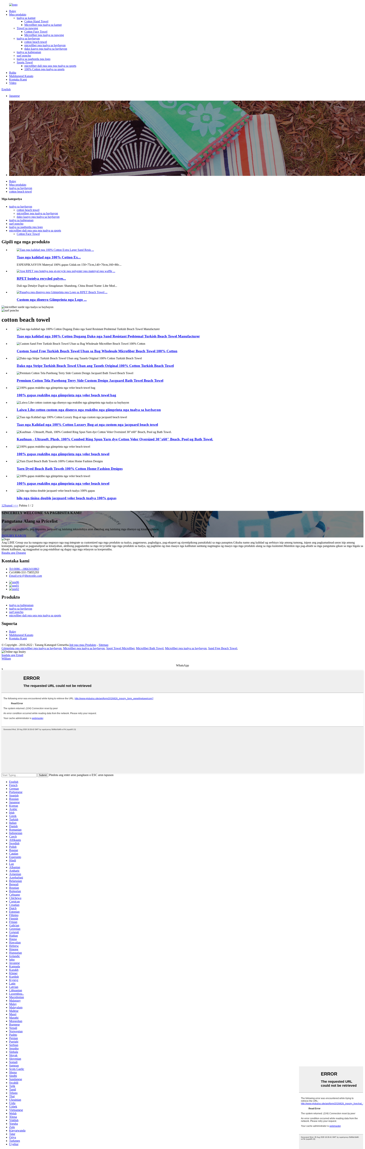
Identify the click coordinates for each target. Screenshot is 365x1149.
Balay (12, 11)
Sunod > (10, 505)
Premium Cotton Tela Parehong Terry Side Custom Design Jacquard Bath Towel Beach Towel (90, 380)
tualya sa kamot (26, 18)
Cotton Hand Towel (36, 21)
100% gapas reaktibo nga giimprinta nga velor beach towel (63, 454)
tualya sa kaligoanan (29, 52)
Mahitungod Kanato (21, 76)
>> (16, 505)
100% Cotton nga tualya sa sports (44, 69)
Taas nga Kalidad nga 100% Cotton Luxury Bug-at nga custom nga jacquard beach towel (87, 425)
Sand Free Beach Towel (222, 648)
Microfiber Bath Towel (149, 648)
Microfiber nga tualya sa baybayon (84, 648)
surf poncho (24, 55)
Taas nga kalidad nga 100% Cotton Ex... (49, 257)
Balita (12, 72)
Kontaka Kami (18, 79)
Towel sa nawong (27, 28)
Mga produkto (17, 14)
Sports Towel (25, 62)
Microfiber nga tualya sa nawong (44, 35)
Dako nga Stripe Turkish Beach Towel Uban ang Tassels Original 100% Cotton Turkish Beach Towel (95, 366)
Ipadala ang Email (12, 655)
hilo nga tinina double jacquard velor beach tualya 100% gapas (66, 498)
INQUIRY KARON (14, 535)
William (6, 658)
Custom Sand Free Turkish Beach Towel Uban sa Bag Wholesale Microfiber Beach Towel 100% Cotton (97, 351)
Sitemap (103, 644)
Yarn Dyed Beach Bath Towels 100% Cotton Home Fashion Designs (70, 469)
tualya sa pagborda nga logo (33, 59)
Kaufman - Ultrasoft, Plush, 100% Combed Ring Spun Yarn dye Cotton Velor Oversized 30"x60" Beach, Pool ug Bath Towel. (115, 439)
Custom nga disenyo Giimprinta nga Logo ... (52, 300)
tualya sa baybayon (28, 38)
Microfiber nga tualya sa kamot (43, 24)
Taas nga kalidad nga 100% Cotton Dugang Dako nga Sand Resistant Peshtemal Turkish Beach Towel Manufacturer (108, 336)
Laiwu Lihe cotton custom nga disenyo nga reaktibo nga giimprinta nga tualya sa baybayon (89, 410)
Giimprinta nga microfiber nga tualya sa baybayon (32, 648)
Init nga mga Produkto (82, 644)
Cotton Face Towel (35, 31)
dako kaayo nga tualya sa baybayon (45, 48)
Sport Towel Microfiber (120, 648)
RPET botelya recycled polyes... (41, 279)
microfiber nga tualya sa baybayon (45, 45)
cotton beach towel (35, 41)
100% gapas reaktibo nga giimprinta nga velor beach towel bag (66, 395)
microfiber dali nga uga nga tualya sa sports (50, 65)
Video (12, 83)
